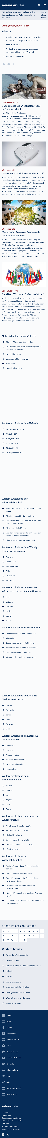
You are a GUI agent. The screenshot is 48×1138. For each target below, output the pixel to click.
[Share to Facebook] (8, 64)
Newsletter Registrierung (11, 1129)
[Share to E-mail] (3, 64)
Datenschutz (6, 1115)
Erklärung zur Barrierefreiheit (12, 1121)
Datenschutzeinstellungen (11, 1118)
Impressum (6, 1112)
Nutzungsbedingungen (10, 1126)
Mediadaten (6, 1124)
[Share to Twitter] (13, 64)
